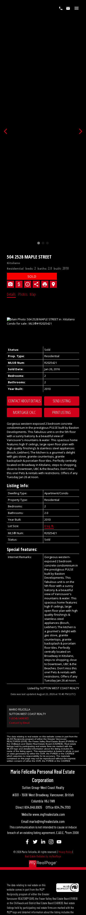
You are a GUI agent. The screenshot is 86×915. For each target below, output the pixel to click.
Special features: (22, 549)
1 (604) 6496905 (19, 718)
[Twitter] (35, 842)
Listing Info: (18, 486)
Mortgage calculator (24, 412)
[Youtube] (59, 842)
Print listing (61, 412)
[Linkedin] (43, 842)
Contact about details (24, 400)
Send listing (62, 400)
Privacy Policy (65, 852)
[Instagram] (51, 842)
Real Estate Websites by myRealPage (43, 856)
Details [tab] (11, 294)
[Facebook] (27, 842)
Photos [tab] (22, 294)
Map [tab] (33, 294)
